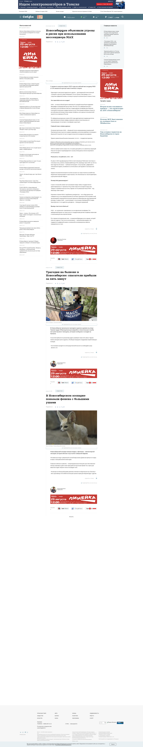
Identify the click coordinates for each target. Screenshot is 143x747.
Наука (56, 718)
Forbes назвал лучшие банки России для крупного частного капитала (30, 141)
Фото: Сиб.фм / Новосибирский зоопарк (55, 446)
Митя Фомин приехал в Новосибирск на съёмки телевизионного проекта (29, 114)
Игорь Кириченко (61, 363)
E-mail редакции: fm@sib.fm (104, 735)
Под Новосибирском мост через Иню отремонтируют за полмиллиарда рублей (30, 181)
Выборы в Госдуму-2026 (41, 11)
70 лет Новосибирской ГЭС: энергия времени (111, 11)
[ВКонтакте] (55, 42)
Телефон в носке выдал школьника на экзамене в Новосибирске (29, 155)
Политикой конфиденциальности (63, 744)
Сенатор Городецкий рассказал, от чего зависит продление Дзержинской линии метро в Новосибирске (29, 121)
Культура (39, 718)
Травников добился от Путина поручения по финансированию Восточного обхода (30, 107)
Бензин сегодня (60, 11)
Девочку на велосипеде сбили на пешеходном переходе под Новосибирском (30, 92)
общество (62, 25)
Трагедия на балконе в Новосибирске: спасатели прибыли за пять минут (29, 71)
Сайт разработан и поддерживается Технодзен (109, 739)
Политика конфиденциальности (79, 738)
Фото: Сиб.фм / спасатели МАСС (54, 322)
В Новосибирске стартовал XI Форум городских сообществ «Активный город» (30, 241)
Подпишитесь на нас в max (89, 233)
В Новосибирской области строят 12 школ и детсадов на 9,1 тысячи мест (30, 161)
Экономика (75, 718)
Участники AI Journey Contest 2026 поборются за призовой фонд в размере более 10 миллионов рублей (30, 206)
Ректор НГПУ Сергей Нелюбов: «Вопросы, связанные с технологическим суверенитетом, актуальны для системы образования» (30, 250)
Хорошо (113, 744)
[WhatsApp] (60, 42)
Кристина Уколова (61, 240)
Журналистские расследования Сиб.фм (82, 11)
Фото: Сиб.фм (49, 80)
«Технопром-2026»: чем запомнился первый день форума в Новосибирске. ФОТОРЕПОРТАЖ (29, 100)
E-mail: (71, 723)
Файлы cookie (75, 741)
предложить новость (25, 27)
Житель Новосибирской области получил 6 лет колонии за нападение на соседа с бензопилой (30, 32)
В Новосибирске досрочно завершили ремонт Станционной (29, 222)
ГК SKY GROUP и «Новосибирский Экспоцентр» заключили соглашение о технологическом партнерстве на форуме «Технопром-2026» (30, 190)
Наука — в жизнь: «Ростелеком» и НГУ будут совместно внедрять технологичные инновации (30, 215)
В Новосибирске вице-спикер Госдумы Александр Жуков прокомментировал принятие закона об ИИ (29, 85)
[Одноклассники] (57, 42)
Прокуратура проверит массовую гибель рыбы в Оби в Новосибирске (30, 228)
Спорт (91, 718)
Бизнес (57, 715)
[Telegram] (64, 41)
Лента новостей (25, 25)
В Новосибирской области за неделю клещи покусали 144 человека (29, 135)
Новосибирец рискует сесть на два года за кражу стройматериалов (30, 148)
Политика (75, 715)
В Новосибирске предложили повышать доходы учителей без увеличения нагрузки (30, 168)
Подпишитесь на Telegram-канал (72, 82)
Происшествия (41, 713)
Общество (40, 715)
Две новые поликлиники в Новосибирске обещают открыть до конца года (30, 128)
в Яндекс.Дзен (23, 734)
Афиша (74, 713)
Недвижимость (94, 713)
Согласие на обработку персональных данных (82, 739)
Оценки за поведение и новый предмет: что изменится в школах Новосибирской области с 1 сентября (30, 198)
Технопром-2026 (23, 11)
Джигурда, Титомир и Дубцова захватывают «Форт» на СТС (27, 235)
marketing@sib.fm (41, 727)
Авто (56, 713)
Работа (92, 715)
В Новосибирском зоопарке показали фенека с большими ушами (29, 77)
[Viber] (62, 42)
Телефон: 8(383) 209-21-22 (44, 723)
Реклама (39, 722)
